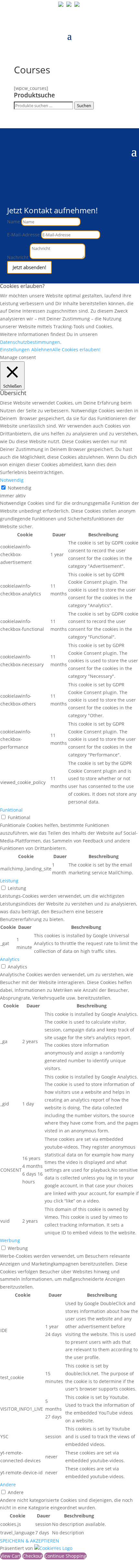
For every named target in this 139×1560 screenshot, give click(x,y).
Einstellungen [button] (15, 349)
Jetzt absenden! (29, 267)
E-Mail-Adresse (23, 234)
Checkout (33, 1556)
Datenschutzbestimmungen (30, 342)
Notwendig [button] (12, 480)
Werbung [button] (10, 1240)
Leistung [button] (9, 881)
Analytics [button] (9, 959)
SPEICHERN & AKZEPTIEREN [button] (29, 1541)
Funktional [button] (11, 810)
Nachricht (17, 257)
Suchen (84, 105)
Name (13, 221)
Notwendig (19, 488)
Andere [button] (8, 1484)
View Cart (10, 1556)
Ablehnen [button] (41, 349)
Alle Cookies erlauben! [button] (76, 349)
